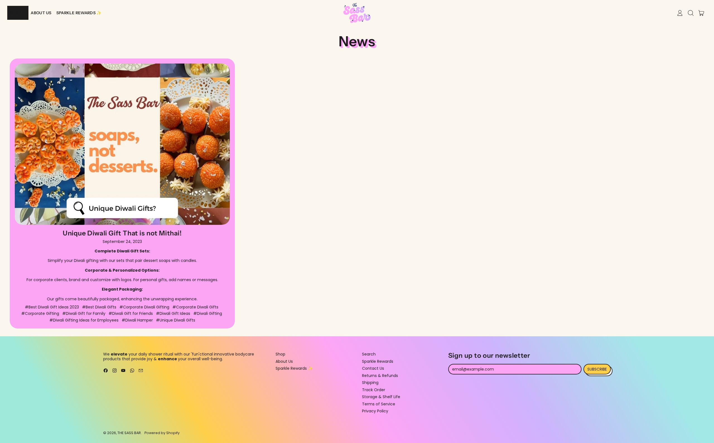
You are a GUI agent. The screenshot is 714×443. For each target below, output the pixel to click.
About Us (284, 361)
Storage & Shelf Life (381, 397)
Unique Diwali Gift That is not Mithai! (122, 233)
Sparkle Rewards (377, 361)
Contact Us (373, 368)
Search (369, 354)
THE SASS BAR (129, 432)
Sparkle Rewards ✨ (294, 368)
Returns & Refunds (380, 375)
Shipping (370, 382)
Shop (280, 354)
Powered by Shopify (162, 432)
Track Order (373, 390)
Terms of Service (378, 404)
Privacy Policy (375, 411)
